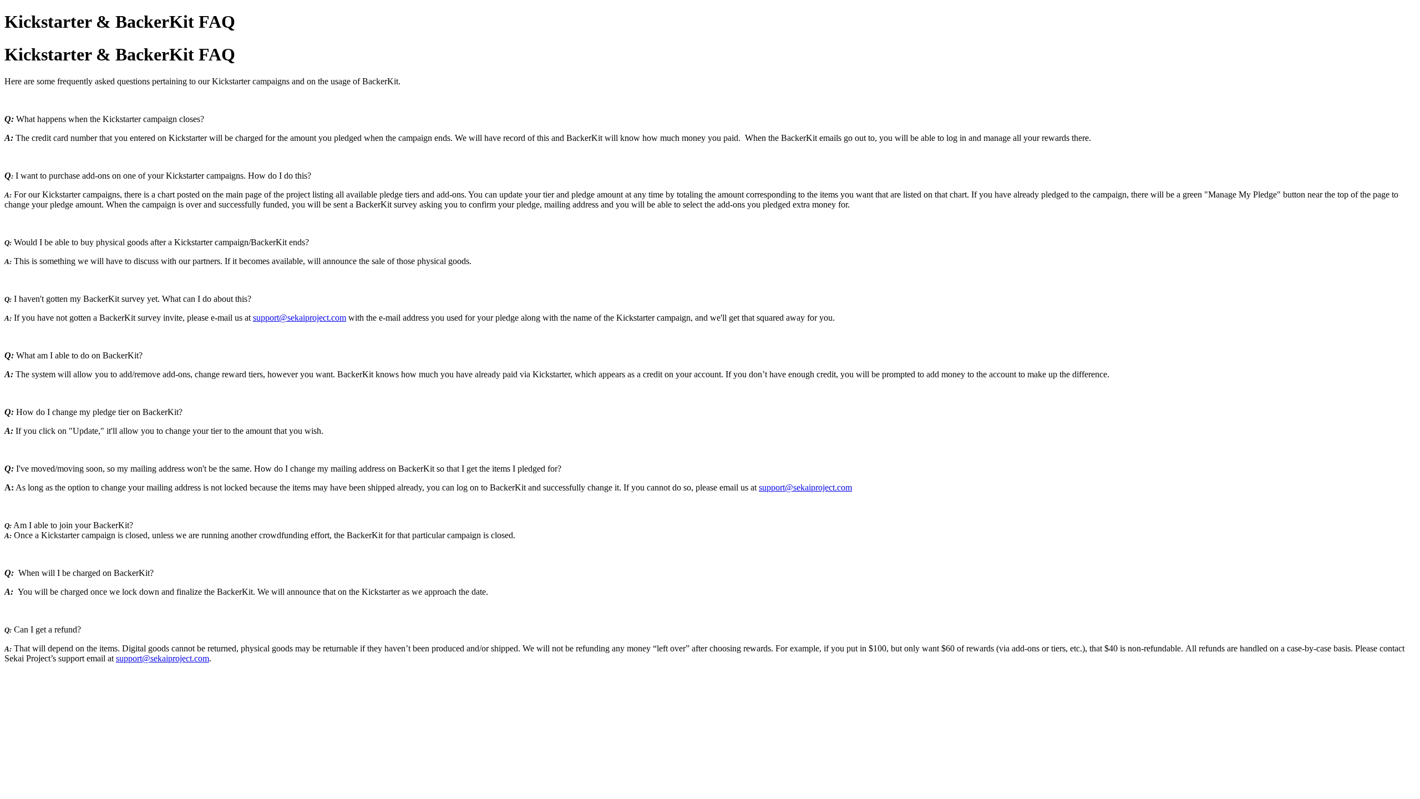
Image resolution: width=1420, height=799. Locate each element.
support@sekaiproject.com (299, 317)
